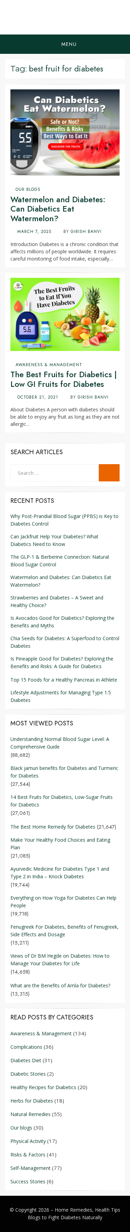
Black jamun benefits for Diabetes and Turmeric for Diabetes (64, 772)
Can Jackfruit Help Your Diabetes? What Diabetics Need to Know (54, 540)
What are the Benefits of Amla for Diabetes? (60, 985)
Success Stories (27, 1181)
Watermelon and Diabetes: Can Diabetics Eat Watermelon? (57, 209)
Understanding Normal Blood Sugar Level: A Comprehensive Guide (59, 743)
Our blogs (28, 189)
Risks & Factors (27, 1154)
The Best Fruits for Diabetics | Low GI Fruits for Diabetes (63, 379)
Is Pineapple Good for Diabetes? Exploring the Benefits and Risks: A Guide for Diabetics (61, 662)
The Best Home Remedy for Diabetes (52, 826)
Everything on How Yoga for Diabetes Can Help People (63, 901)
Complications (26, 1047)
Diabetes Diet (25, 1060)
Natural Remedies (30, 1114)
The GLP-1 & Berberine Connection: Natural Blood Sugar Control (59, 561)
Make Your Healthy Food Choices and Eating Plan (60, 844)
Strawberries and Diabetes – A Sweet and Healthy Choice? (56, 601)
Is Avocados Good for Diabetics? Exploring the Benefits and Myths (62, 622)
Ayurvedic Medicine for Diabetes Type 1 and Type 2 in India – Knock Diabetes (59, 873)
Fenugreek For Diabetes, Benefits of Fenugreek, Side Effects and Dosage (64, 930)
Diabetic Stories (28, 1073)
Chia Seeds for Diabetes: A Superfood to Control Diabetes (64, 642)
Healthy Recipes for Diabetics (43, 1087)
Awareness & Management (49, 365)
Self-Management (30, 1168)
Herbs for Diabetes (31, 1100)
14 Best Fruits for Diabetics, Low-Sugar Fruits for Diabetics (61, 801)
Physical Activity (28, 1141)
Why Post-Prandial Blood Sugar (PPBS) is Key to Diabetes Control (64, 520)
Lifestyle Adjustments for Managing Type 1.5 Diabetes (60, 696)
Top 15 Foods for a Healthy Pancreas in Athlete (63, 679)
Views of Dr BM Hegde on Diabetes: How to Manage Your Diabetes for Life (60, 959)
